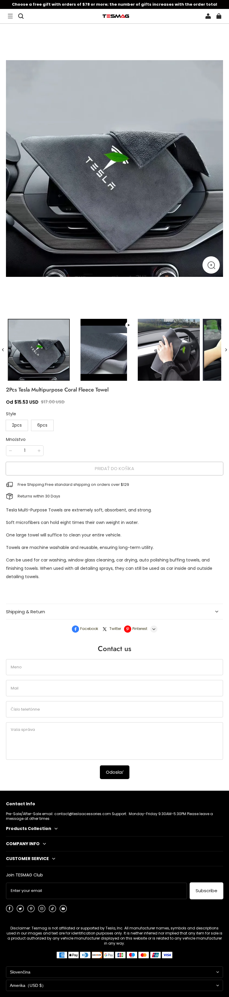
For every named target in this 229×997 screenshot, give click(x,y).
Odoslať (114, 772)
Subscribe (206, 890)
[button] (10, 16)
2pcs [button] (17, 425)
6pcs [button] (42, 425)
